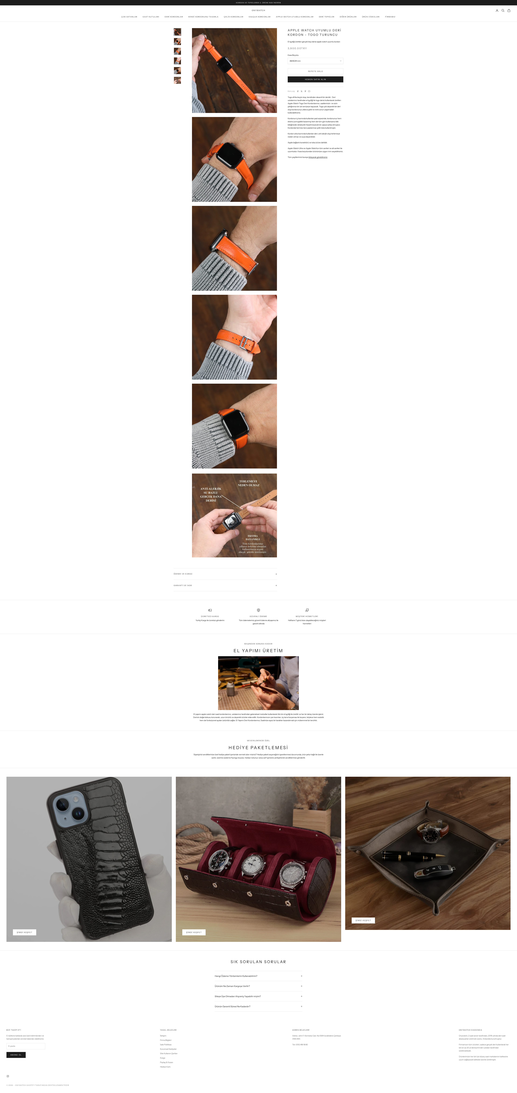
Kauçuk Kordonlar (260, 17)
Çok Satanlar (129, 17)
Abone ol (16, 1055)
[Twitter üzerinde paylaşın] (302, 91)
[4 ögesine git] (177, 61)
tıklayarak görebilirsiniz (318, 157)
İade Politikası (166, 1044)
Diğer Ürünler (348, 17)
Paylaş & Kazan (166, 1062)
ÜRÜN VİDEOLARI (371, 17)
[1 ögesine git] (177, 32)
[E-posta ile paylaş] (309, 91)
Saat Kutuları (151, 17)
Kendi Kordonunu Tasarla (203, 17)
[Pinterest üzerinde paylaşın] (305, 91)
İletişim (163, 1036)
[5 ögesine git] (177, 70)
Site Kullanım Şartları (168, 1053)
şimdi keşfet (24, 932)
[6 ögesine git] (177, 80)
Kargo (162, 1058)
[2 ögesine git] (177, 41)
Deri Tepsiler (326, 17)
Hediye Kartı (165, 1067)
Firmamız (390, 17)
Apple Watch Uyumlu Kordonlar (294, 17)
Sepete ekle (315, 71)
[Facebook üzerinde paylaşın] (298, 91)
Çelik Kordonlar (233, 17)
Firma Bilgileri (165, 1040)
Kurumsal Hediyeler (168, 1049)
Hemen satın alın (315, 79)
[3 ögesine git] (177, 51)
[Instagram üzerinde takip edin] (7, 1076)
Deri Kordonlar (174, 17)
